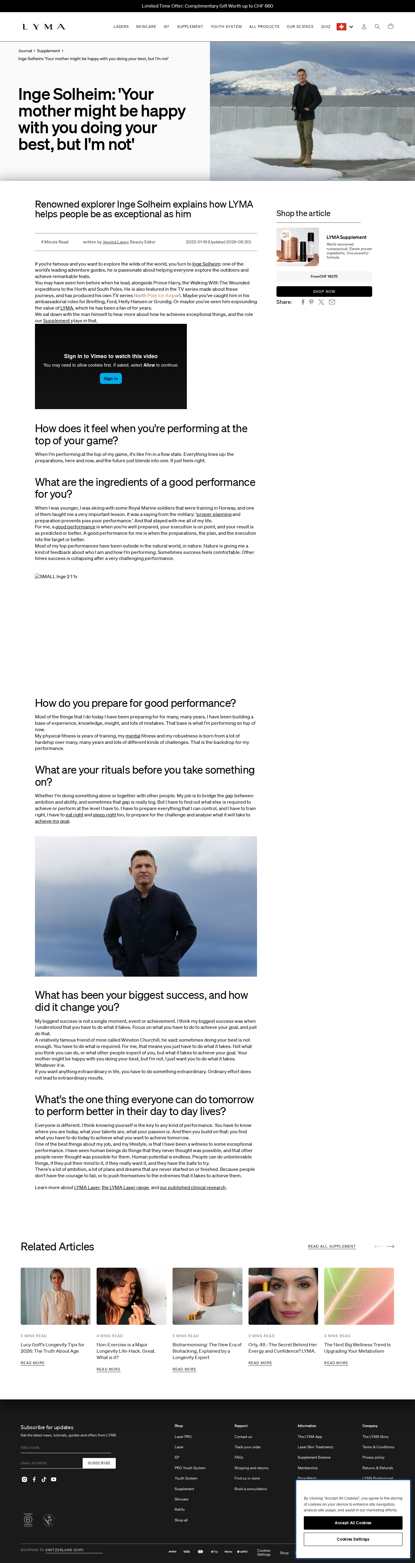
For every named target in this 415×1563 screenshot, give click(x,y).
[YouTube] (53, 1479)
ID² (177, 1457)
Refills (180, 1509)
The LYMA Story (375, 1436)
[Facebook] (34, 1479)
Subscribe (99, 1463)
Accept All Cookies (353, 1522)
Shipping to (32, 1550)
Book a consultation (251, 1488)
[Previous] (378, 1246)
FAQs (239, 1457)
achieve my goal (52, 821)
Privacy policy (373, 1457)
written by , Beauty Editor (119, 242)
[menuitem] (190, 1476)
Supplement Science (314, 1457)
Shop (179, 1426)
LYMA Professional (377, 1478)
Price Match (307, 1478)
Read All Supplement (332, 1246)
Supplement (56, 320)
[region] (353, 1519)
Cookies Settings (264, 1552)
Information (307, 1426)
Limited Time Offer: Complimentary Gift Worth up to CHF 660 (207, 6)
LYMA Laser (87, 1187)
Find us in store (247, 1478)
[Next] (390, 1246)
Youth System (186, 1478)
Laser (179, 1446)
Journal (25, 50)
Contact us (243, 1436)
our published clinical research (193, 1187)
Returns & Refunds (377, 1467)
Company (370, 1426)
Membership (308, 1467)
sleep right (104, 815)
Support (241, 1426)
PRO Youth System (190, 1467)
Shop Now (324, 291)
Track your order (248, 1446)
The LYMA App (310, 1436)
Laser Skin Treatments (315, 1446)
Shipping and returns (252, 1467)
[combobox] (345, 27)
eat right (74, 815)
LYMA (66, 308)
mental (132, 736)
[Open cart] (390, 26)
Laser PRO (183, 1436)
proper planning (214, 514)
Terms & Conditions (378, 1446)
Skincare (181, 1499)
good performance (75, 527)
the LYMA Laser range (125, 1187)
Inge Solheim (206, 264)
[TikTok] (43, 1479)
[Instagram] (24, 1479)
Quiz (326, 27)
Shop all (181, 1520)
